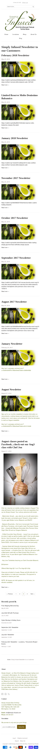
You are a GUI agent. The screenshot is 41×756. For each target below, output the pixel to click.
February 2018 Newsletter (15, 55)
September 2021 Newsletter (9, 627)
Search (17, 741)
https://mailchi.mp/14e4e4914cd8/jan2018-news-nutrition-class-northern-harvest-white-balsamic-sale (18, 164)
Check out (25, 2)
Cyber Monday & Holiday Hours (10, 620)
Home (6, 34)
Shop (24, 34)
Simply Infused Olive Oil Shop (19, 744)
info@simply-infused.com (13, 713)
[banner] (20, 20)
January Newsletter (11, 343)
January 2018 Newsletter (14, 138)
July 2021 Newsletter (7, 635)
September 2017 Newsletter (16, 257)
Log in (14, 738)
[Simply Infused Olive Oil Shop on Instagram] (6, 694)
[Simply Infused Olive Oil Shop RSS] (9, 694)
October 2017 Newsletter (14, 218)
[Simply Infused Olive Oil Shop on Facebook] (2, 694)
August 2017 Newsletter (14, 301)
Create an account (22, 738)
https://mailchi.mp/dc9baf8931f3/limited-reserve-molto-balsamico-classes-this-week (17, 124)
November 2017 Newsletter (15, 178)
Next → (32, 594)
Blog (20, 38)
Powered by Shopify (33, 744)
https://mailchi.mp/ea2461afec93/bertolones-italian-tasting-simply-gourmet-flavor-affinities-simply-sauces (19, 243)
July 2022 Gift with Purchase (10, 613)
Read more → (5, 85)
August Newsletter (11, 389)
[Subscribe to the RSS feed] (15, 602)
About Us (34, 34)
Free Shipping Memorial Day (10, 606)
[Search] (33, 6)
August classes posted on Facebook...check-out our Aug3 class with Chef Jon (18, 444)
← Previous (10, 594)
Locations (15, 34)
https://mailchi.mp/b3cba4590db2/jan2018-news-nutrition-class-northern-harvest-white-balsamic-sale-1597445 (18, 81)
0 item (17, 2)
